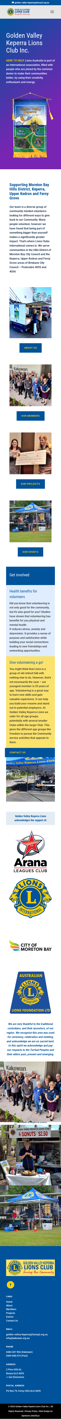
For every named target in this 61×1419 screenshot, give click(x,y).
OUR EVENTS (30, 552)
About (9, 1305)
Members (11, 1309)
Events (9, 1316)
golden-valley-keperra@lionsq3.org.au (27, 1334)
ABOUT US (30, 347)
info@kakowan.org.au (18, 1338)
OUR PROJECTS (30, 483)
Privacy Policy (31, 1411)
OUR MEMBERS (30, 415)
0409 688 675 (13, 1355)
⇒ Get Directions (15, 1377)
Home (9, 1301)
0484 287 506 (13, 1352)
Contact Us (12, 1320)
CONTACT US (18, 752)
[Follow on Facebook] (10, 1284)
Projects (10, 1313)
